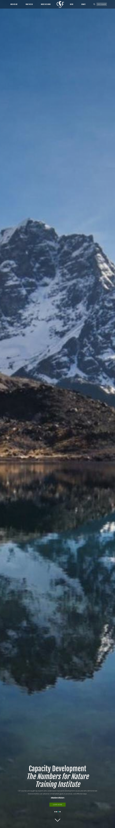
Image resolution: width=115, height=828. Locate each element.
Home (60, 4)
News (71, 4)
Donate (83, 4)
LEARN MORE (57, 805)
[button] (54, 811)
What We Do (29, 4)
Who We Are (14, 4)
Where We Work (46, 4)
